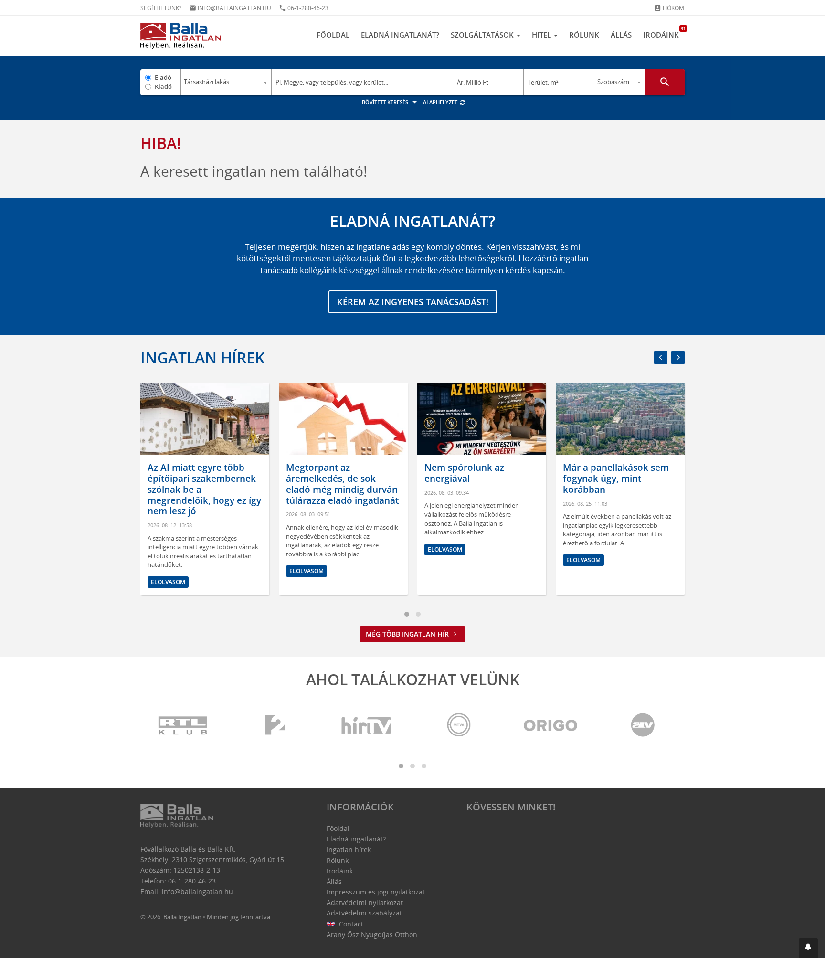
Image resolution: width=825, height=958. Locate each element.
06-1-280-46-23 (303, 8)
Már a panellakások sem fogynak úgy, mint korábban (616, 478)
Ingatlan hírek (202, 357)
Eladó (163, 77)
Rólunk (584, 35)
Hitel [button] (542, 35)
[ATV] (642, 725)
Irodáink (664, 32)
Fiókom (669, 8)
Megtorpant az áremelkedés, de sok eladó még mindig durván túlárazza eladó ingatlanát (342, 483)
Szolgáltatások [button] (483, 35)
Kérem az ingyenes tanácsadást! (412, 302)
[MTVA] (458, 725)
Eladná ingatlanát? (400, 35)
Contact (350, 923)
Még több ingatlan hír (408, 634)
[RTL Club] (183, 725)
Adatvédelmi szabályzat (364, 912)
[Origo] (550, 725)
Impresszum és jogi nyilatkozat (376, 891)
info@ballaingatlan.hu (230, 8)
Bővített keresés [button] (386, 102)
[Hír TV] (367, 725)
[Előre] (678, 357)
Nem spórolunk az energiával (464, 473)
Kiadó (163, 86)
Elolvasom (168, 582)
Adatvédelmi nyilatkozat (365, 902)
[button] (808, 948)
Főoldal (333, 35)
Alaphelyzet (441, 102)
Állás (621, 35)
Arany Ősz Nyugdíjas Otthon (372, 934)
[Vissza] (660, 357)
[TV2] (275, 725)
